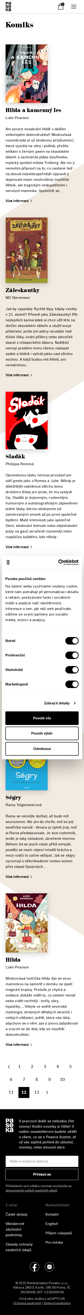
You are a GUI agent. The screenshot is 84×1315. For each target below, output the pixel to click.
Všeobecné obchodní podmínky (15, 1229)
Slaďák (15, 456)
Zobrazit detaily (57, 703)
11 (11, 1092)
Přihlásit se (42, 1174)
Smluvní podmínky (57, 1303)
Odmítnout (42, 749)
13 (36, 1092)
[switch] (72, 655)
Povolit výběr (42, 733)
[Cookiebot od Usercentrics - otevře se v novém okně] (59, 562)
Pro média (54, 1242)
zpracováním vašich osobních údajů (31, 1190)
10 (62, 1079)
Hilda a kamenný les (33, 110)
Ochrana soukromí (27, 1303)
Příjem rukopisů (59, 1233)
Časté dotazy (17, 1214)
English (52, 1224)
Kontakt (52, 1214)
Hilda (13, 959)
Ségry (13, 797)
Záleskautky (22, 290)
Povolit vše (42, 718)
